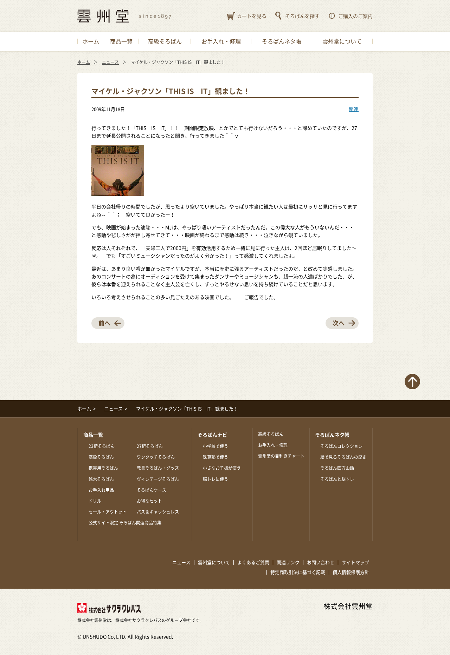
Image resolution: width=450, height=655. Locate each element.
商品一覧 (93, 434)
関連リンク (288, 562)
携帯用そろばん (103, 468)
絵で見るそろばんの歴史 (343, 457)
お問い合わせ (320, 562)
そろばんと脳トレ (337, 479)
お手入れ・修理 (273, 445)
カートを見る (251, 16)
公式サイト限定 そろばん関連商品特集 (125, 523)
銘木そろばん (101, 479)
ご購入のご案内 (355, 16)
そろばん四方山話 (337, 468)
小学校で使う (215, 446)
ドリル (95, 501)
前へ (104, 323)
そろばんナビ (212, 434)
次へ (339, 323)
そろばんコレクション (341, 446)
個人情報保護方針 (351, 572)
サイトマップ (355, 562)
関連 (354, 109)
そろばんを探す (302, 16)
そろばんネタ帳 (332, 434)
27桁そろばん (150, 446)
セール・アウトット (108, 512)
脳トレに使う (215, 479)
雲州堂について (214, 562)
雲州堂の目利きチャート (281, 456)
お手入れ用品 (101, 490)
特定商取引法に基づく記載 (297, 572)
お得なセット (149, 501)
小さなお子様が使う (222, 468)
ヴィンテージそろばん (158, 479)
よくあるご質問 (253, 562)
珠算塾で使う (215, 457)
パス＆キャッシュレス (158, 512)
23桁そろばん (102, 446)
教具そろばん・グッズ (158, 468)
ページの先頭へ (412, 381)
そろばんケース (151, 490)
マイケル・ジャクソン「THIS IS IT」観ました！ (170, 91)
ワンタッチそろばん (156, 457)
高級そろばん (101, 457)
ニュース (181, 562)
